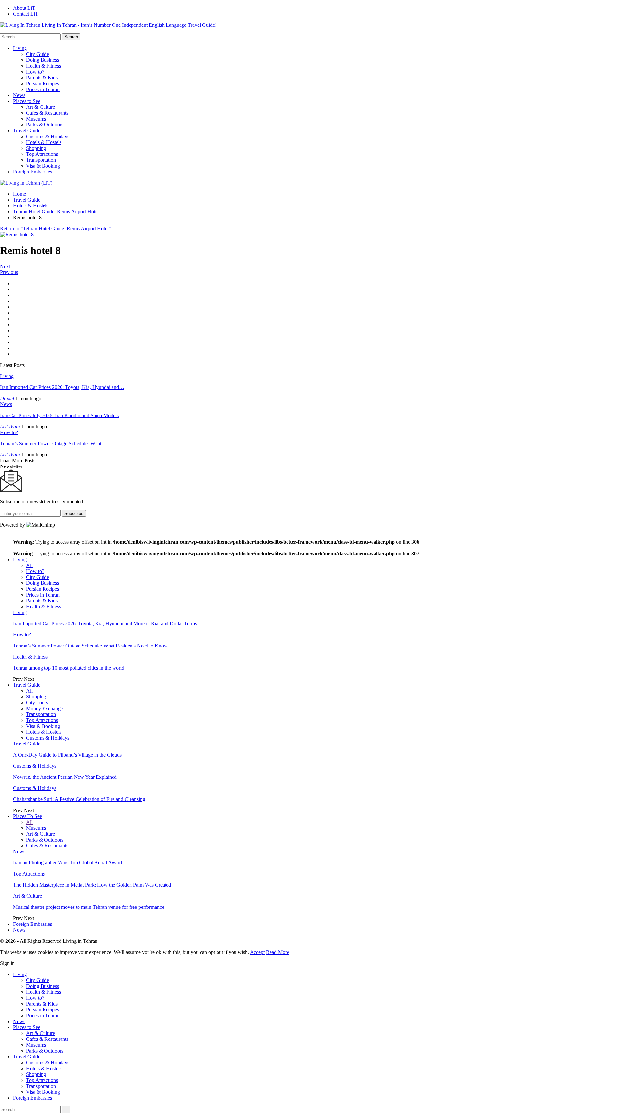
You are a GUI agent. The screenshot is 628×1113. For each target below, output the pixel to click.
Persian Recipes (42, 83)
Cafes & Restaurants (47, 113)
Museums (36, 119)
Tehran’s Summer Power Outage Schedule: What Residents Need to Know (90, 645)
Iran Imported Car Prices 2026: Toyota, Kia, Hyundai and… (62, 387)
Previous (9, 272)
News (19, 95)
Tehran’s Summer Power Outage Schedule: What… (53, 443)
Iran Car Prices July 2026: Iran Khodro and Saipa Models (59, 415)
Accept (257, 952)
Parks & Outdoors (44, 124)
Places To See (27, 816)
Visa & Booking (43, 166)
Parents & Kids (42, 77)
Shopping (36, 148)
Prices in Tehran (43, 89)
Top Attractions (42, 154)
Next (5, 266)
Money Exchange (44, 708)
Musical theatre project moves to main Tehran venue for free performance (88, 907)
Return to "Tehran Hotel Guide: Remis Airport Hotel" (55, 228)
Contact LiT (25, 14)
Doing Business (42, 60)
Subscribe (73, 513)
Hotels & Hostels (43, 142)
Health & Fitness (43, 66)
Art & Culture (40, 107)
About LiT (24, 8)
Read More (277, 952)
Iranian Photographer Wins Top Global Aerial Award (67, 862)
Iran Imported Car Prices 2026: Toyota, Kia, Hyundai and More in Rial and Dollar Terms (105, 623)
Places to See (26, 101)
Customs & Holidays (47, 136)
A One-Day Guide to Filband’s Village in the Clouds (67, 755)
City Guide (37, 54)
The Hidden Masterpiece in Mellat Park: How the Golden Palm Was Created (92, 885)
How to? (35, 71)
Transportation (41, 160)
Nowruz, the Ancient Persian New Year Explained (65, 777)
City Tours (37, 702)
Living (20, 48)
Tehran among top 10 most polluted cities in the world (68, 668)
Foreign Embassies (32, 171)
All (29, 565)
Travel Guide (26, 130)
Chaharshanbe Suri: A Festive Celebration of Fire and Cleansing (79, 799)
